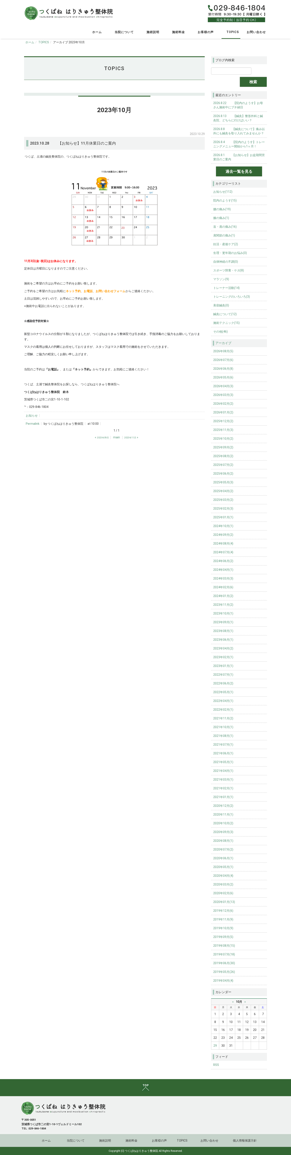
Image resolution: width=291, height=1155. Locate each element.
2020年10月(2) (223, 823)
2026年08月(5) (223, 351)
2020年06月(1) (223, 858)
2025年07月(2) (223, 465)
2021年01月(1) (223, 797)
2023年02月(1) (223, 657)
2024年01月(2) (223, 596)
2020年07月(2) (223, 849)
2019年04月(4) (223, 980)
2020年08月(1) (223, 840)
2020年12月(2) (223, 805)
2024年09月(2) (223, 534)
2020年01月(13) (224, 902)
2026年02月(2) (223, 403)
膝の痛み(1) (221, 218)
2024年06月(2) (223, 561)
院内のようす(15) (225, 200)
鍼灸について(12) (225, 314)
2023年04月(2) (223, 648)
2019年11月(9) (223, 919)
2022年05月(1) (223, 692)
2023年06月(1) (223, 639)
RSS (216, 1065)
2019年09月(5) (223, 937)
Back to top (145, 1087)
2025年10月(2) (223, 438)
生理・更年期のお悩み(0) (230, 253)
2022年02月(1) (223, 709)
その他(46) (220, 331)
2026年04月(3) (223, 386)
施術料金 (177, 32)
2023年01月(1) (223, 666)
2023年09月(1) (223, 622)
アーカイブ (223, 343)
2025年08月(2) (223, 456)
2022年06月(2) (223, 683)
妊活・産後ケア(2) (225, 244)
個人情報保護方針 (245, 1140)
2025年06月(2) (223, 473)
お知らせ (32, 415)
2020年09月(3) (223, 832)
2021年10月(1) (223, 727)
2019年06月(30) (224, 963)
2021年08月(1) (223, 736)
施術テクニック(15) (226, 323)
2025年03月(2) (223, 499)
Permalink (32, 423)
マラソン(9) (221, 279)
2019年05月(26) (224, 972)
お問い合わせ (256, 32)
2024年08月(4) (223, 543)
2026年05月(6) (223, 377)
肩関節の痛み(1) (224, 235)
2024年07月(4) (223, 552)
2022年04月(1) (223, 701)
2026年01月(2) (223, 412)
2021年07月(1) (223, 744)
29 (215, 1045)
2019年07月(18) (224, 954)
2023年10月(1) (223, 613)
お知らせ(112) (222, 191)
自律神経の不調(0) (225, 261)
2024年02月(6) (223, 587)
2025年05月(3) (223, 482)
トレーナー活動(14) (226, 288)
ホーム (96, 32)
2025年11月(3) (223, 430)
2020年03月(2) (223, 884)
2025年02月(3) (223, 508)
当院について (123, 32)
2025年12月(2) (223, 421)
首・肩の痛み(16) (225, 226)
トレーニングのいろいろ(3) (231, 296)
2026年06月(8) (223, 368)
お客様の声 (204, 32)
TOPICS (231, 32)
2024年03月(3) (223, 578)
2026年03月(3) (223, 395)
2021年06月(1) (223, 753)
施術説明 (152, 32)
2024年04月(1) (223, 569)
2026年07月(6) (223, 360)
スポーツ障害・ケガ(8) (228, 270)
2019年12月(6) (223, 910)
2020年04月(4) (223, 875)
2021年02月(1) (223, 788)
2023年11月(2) (223, 604)
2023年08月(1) (223, 631)
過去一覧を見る (239, 171)
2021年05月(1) (223, 762)
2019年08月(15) (224, 945)
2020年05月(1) (223, 867)
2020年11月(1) (223, 814)
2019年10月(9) (223, 928)
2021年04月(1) (223, 770)
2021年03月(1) (223, 779)
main (116, 437)
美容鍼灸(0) (221, 305)
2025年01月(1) (223, 517)
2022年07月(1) (223, 674)
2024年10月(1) (223, 526)
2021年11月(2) (223, 718)
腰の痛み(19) (222, 209)
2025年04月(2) (223, 491)
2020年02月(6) (223, 893)
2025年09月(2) (223, 447)
